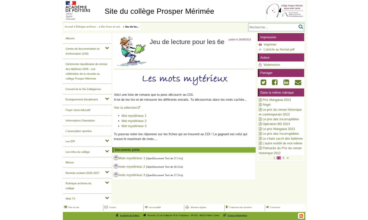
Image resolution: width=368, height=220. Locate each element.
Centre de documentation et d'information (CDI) (82, 51)
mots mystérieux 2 (131, 166)
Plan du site (71, 207)
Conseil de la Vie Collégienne (83, 89)
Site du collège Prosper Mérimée (159, 11)
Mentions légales (195, 207)
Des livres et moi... (111, 26)
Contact (110, 207)
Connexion (273, 207)
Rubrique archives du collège (78, 186)
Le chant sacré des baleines (283, 138)
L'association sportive (79, 130)
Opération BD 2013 (276, 124)
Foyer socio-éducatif (78, 109)
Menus (70, 162)
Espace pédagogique (237, 215)
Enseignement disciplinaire (82, 99)
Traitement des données (239, 207)
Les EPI (70, 141)
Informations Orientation (80, 120)
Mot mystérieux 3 (134, 126)
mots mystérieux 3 (131, 175)
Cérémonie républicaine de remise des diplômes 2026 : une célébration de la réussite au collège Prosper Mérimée (86, 71)
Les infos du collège (78, 151)
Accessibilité (153, 207)
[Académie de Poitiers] (83, 18)
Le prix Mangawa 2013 (279, 129)
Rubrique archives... (87, 26)
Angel (267, 104)
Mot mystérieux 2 (134, 121)
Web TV (70, 198)
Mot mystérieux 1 (134, 116)
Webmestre (271, 65)
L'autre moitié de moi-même (282, 143)
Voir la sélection (125, 108)
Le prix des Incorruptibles (281, 119)
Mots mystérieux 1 (131, 158)
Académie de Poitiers (130, 215)
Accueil (69, 26)
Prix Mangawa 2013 (277, 100)
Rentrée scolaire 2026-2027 (82, 172)
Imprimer (270, 44)
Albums (70, 38)
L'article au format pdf (279, 49)
